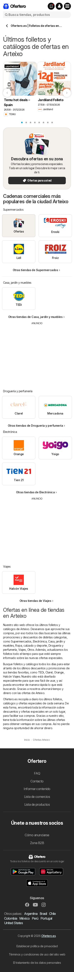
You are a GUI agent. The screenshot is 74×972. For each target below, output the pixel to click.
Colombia (10, 918)
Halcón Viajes (11, 676)
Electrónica (40, 641)
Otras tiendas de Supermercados (35, 270)
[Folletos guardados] (51, 6)
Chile (52, 914)
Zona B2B (37, 843)
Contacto (37, 781)
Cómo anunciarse (37, 835)
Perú (35, 918)
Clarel (49, 672)
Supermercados (21, 641)
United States (13, 923)
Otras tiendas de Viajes (35, 600)
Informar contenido (37, 789)
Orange (59, 672)
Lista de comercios (37, 797)
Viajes (22, 649)
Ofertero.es (48, 936)
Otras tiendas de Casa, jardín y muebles (35, 317)
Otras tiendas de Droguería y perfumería (35, 425)
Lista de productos (37, 804)
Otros (30, 649)
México (24, 918)
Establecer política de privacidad (37, 946)
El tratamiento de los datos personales (37, 962)
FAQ (37, 773)
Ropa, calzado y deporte (31, 645)
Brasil (43, 914)
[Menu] (67, 6)
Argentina (30, 914)
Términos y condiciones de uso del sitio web (37, 954)
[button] (59, 6)
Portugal (46, 918)
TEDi (41, 672)
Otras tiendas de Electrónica (35, 492)
